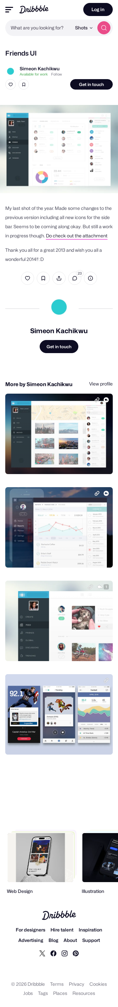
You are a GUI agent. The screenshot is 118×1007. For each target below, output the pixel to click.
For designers (30, 929)
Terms (57, 984)
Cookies (98, 984)
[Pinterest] (76, 953)
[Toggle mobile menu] (9, 9)
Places (60, 993)
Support (91, 940)
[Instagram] (65, 953)
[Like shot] (10, 84)
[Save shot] (23, 84)
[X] (42, 953)
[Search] (103, 27)
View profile (101, 383)
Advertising (30, 940)
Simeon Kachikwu (40, 68)
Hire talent (61, 929)
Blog (53, 940)
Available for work (34, 74)
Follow (56, 74)
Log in (98, 9)
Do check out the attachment (77, 235)
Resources (83, 993)
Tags (43, 993)
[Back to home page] (34, 9)
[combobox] (38, 28)
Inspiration (90, 929)
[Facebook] (53, 953)
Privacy (76, 984)
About (70, 940)
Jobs (28, 993)
